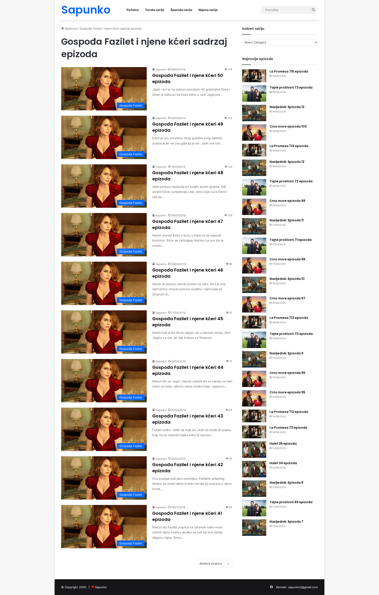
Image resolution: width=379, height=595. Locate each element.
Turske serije (154, 10)
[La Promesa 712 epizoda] (254, 416)
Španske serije (181, 10)
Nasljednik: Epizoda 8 (286, 482)
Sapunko (161, 69)
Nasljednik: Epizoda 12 (287, 162)
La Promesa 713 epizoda (289, 318)
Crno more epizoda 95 (287, 392)
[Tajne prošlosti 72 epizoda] (254, 187)
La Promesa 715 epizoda (289, 71)
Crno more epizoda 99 (287, 201)
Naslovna (70, 28)
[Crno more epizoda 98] (254, 265)
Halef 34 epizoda (283, 463)
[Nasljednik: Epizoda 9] (254, 359)
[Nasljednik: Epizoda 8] (254, 488)
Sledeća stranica (210, 563)
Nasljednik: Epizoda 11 (287, 220)
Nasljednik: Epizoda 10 (287, 279)
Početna (133, 10)
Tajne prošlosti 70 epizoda (291, 334)
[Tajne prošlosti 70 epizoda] (254, 340)
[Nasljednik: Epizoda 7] (254, 527)
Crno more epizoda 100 (288, 126)
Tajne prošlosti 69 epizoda (291, 502)
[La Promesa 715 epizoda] (254, 75)
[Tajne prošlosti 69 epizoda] (254, 508)
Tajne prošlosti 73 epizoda (291, 87)
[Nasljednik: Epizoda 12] (254, 168)
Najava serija (208, 10)
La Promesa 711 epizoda (288, 427)
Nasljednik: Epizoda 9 (286, 353)
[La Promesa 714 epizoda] (254, 150)
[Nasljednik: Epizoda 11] (254, 226)
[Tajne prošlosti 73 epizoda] (254, 93)
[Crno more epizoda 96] (254, 379)
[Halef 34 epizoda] (254, 469)
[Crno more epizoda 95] (254, 398)
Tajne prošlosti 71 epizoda (291, 240)
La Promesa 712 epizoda (289, 412)
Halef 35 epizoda (283, 443)
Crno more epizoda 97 (287, 298)
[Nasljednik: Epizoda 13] (254, 113)
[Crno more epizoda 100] (254, 132)
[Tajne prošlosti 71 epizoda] (254, 246)
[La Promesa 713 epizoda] (254, 322)
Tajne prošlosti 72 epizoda (291, 181)
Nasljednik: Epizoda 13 (287, 107)
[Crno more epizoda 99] (254, 207)
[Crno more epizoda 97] (254, 304)
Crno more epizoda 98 (287, 259)
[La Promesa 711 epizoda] (254, 431)
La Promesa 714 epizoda (289, 146)
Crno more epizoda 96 (287, 373)
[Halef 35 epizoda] (254, 449)
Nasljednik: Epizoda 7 (286, 521)
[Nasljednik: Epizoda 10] (254, 285)
